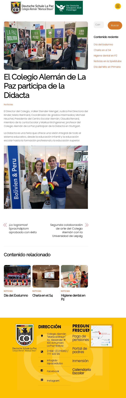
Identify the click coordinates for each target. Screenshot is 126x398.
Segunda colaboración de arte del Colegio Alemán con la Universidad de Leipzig (66, 230)
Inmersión (80, 360)
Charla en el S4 (42, 295)
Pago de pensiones (80, 338)
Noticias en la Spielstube (108, 61)
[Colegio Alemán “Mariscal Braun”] (47, 13)
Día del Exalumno (16, 295)
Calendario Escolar (81, 371)
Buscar (115, 25)
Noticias (8, 104)
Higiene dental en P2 (105, 55)
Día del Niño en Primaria (107, 66)
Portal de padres (79, 350)
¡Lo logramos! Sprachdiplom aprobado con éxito (23, 228)
